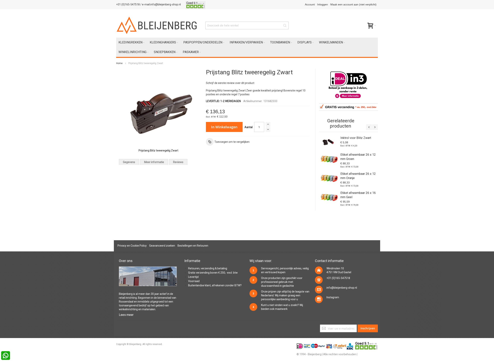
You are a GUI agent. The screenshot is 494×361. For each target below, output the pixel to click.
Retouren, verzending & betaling (207, 268)
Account (310, 4)
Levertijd (193, 276)
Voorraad (194, 281)
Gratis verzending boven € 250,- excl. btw (213, 272)
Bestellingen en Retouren (193, 245)
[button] (228, 142)
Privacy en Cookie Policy (132, 245)
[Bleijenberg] (157, 25)
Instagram (333, 297)
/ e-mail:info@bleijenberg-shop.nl (160, 4)
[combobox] (247, 25)
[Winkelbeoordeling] (195, 4)
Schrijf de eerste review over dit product (230, 83)
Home (119, 63)
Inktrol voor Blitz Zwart (355, 138)
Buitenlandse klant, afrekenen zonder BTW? (215, 285)
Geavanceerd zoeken (162, 245)
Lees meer (126, 315)
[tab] (129, 162)
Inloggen (322, 4)
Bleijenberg (126, 293)
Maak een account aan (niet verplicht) (353, 4)
